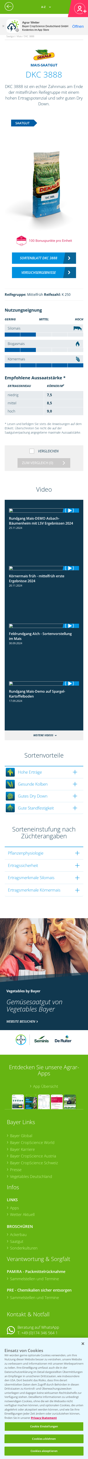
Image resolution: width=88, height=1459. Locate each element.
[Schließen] (3, 26)
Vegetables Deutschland (31, 1176)
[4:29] (44, 568)
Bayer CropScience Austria (33, 1155)
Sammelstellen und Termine (34, 1278)
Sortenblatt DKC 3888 (38, 258)
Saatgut (16, 1241)
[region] (44, 1398)
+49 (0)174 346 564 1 (39, 1332)
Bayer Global (21, 1135)
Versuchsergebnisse (38, 272)
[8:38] (44, 510)
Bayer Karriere (22, 1149)
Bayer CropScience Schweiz (34, 1162)
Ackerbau (18, 1234)
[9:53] (44, 683)
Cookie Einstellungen (44, 1426)
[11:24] (44, 626)
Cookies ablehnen (44, 1439)
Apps (14, 1207)
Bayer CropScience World (32, 1142)
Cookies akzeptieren (44, 1451)
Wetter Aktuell (22, 1214)
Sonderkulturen (24, 1248)
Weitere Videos (43, 735)
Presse (16, 1169)
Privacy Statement (44, 1418)
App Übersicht (45, 1086)
